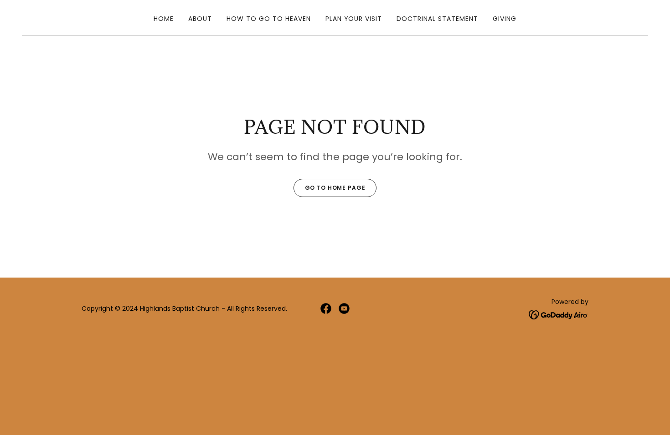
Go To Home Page (335, 188)
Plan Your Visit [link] (353, 18)
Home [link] (164, 18)
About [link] (200, 18)
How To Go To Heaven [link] (269, 18)
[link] (326, 308)
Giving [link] (504, 18)
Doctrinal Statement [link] (437, 18)
